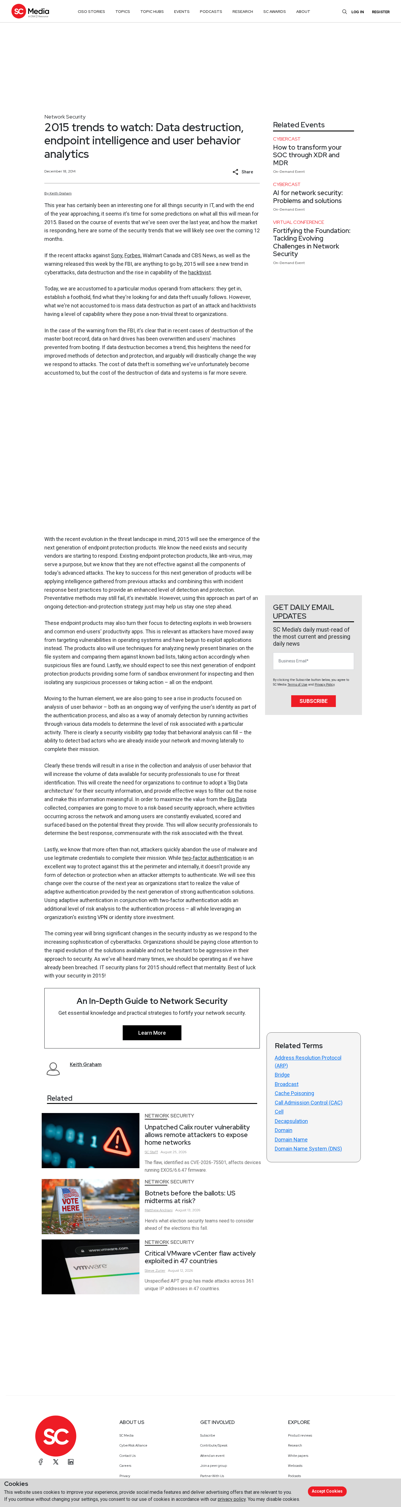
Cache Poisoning (294, 1093)
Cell (279, 1112)
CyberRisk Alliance (133, 1445)
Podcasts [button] (211, 11)
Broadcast (287, 1084)
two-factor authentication (212, 858)
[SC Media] (30, 11)
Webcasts (295, 1466)
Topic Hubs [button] (152, 11)
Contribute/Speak (214, 1445)
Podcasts (294, 1476)
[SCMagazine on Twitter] (55, 1461)
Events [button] (182, 11)
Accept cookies (327, 1491)
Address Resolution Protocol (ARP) (308, 1062)
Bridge (282, 1075)
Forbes (132, 255)
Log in (357, 12)
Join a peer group (213, 1466)
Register (381, 12)
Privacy (124, 1476)
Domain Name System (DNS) (308, 1149)
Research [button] (242, 11)
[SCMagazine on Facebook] (40, 1461)
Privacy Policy (324, 684)
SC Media (126, 1435)
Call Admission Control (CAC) (309, 1103)
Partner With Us (212, 1476)
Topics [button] (122, 11)
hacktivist (199, 272)
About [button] (303, 11)
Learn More (152, 1033)
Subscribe (313, 701)
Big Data (237, 799)
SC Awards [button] (274, 11)
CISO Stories (91, 11)
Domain (283, 1130)
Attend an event (212, 1456)
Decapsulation (291, 1121)
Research (295, 1445)
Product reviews (300, 1435)
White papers (298, 1456)
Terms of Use (297, 684)
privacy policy (232, 1499)
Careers (125, 1466)
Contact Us (127, 1456)
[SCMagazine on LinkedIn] (70, 1461)
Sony (116, 255)
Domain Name (291, 1139)
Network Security (64, 116)
